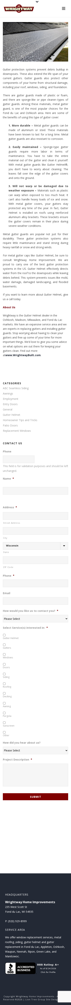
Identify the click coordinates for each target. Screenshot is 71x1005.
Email (6, 593)
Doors (6, 667)
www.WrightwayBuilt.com (23, 355)
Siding (6, 677)
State (6, 552)
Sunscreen (8, 725)
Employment (10, 399)
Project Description (17, 759)
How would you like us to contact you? (30, 611)
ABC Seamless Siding (16, 388)
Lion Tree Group (35, 999)
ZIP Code (8, 567)
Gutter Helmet (11, 415)
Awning (7, 706)
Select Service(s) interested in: (25, 627)
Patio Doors (10, 425)
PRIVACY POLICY (40, 1002)
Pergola (7, 716)
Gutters (7, 647)
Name (8, 478)
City (5, 537)
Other (6, 735)
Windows (8, 657)
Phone (7, 451)
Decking (7, 696)
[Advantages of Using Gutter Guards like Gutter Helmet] (35, 42)
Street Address (11, 522)
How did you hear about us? (22, 742)
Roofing (7, 686)
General (7, 409)
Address (10, 507)
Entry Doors (10, 404)
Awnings (8, 393)
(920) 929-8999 (17, 921)
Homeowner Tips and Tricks (20, 420)
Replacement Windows (17, 431)
